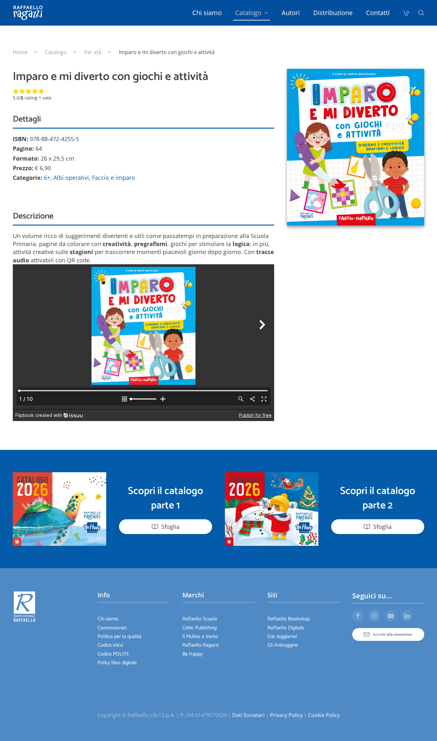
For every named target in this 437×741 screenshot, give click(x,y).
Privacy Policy (286, 715)
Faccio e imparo (113, 177)
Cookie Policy (324, 715)
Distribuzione (333, 12)
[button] (421, 13)
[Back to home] (29, 13)
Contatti (378, 12)
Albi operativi (71, 177)
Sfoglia (170, 526)
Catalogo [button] (248, 12)
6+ (47, 177)
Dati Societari (248, 715)
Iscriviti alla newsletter (393, 634)
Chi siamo (207, 12)
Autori (291, 12)
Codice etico (110, 645)
